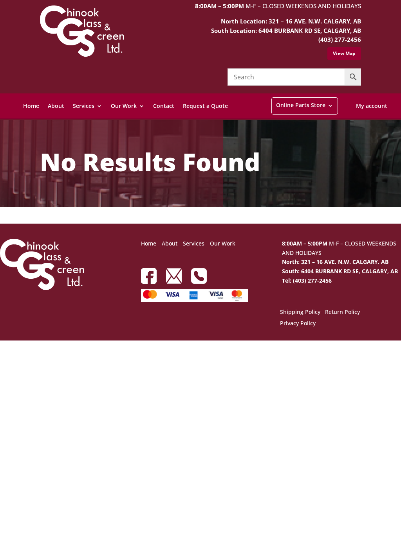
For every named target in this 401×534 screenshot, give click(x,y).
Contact (163, 105)
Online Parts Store (300, 105)
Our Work (124, 105)
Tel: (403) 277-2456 (307, 280)
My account (371, 105)
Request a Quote (205, 105)
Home (31, 105)
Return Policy (342, 312)
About (56, 105)
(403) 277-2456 (339, 39)
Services (83, 105)
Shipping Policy (300, 312)
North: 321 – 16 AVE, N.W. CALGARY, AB (335, 261)
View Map (344, 53)
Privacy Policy (298, 324)
